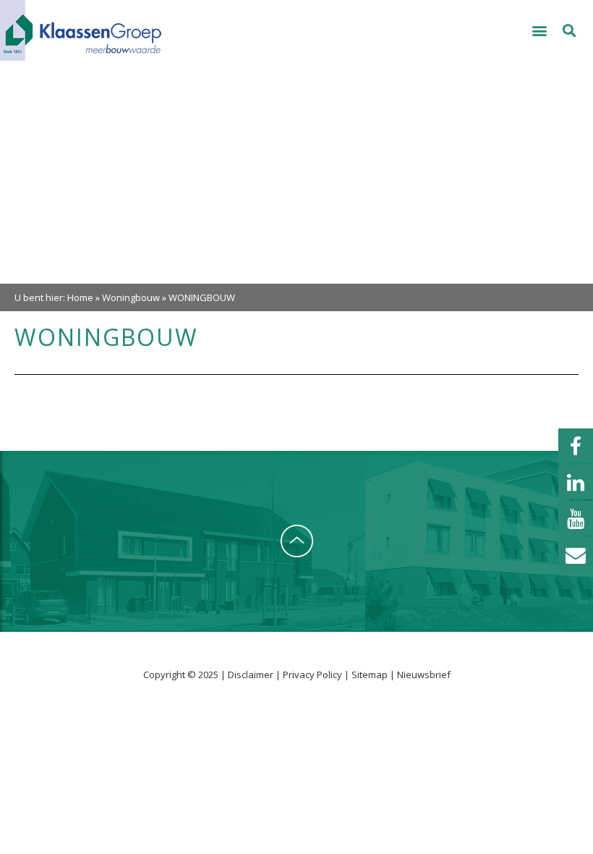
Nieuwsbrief (424, 674)
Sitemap (369, 674)
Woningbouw (131, 297)
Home (80, 297)
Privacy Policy (313, 674)
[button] (540, 31)
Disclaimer (252, 674)
